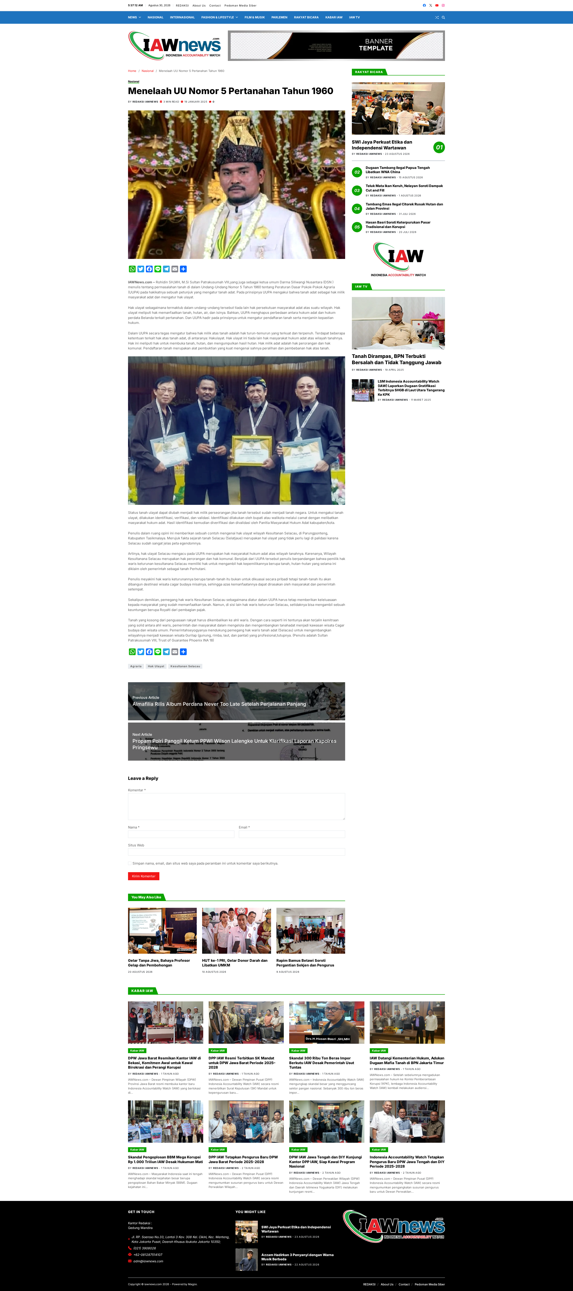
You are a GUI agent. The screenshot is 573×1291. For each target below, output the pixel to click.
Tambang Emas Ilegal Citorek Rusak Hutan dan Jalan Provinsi (404, 206)
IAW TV (354, 17)
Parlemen (279, 17)
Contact (215, 5)
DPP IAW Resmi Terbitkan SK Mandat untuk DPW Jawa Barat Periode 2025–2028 (242, 1063)
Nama (134, 827)
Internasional (182, 17)
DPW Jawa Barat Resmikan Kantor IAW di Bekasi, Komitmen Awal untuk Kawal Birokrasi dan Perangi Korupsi (164, 1063)
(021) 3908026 (144, 1248)
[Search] (443, 17)
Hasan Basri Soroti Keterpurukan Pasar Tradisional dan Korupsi (398, 224)
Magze (192, 1284)
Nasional (155, 17)
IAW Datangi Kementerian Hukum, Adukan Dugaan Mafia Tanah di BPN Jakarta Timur (407, 1060)
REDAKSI (182, 5)
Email (244, 827)
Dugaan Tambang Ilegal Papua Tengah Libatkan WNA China (398, 170)
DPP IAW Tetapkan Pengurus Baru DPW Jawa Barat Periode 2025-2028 (243, 1159)
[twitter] (430, 5)
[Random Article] (437, 17)
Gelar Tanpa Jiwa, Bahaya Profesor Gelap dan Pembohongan (159, 962)
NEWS (132, 17)
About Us (199, 5)
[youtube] (437, 5)
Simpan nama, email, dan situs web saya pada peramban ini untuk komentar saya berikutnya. (205, 863)
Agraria (136, 666)
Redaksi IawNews (145, 101)
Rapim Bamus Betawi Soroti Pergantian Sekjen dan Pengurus (305, 962)
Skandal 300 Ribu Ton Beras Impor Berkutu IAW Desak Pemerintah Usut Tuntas (321, 1063)
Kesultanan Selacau (185, 666)
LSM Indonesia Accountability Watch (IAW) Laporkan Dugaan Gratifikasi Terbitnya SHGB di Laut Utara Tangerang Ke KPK (411, 388)
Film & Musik (255, 17)
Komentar (137, 790)
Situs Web (136, 845)
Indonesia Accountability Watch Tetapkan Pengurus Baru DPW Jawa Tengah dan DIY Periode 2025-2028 (407, 1162)
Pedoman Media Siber (240, 5)
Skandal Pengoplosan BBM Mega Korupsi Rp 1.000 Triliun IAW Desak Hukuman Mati (165, 1159)
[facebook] (424, 5)
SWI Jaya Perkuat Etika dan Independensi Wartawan (382, 145)
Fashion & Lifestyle (217, 17)
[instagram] (443, 5)
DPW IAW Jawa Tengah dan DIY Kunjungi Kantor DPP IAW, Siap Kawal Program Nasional (325, 1162)
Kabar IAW (333, 17)
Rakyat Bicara (306, 17)
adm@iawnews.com (148, 1261)
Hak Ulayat (156, 666)
